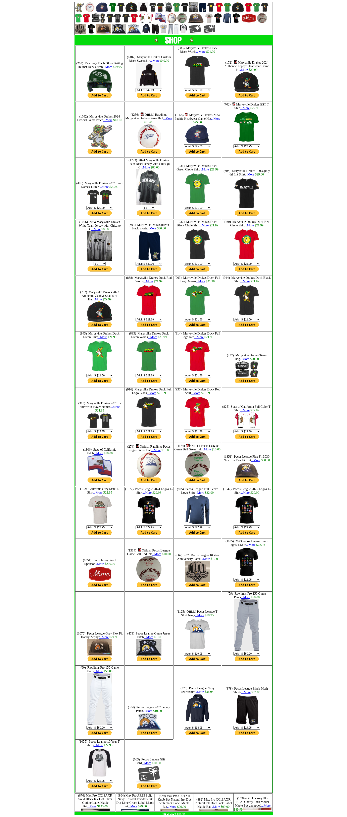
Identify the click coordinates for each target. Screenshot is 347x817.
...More (107, 67)
